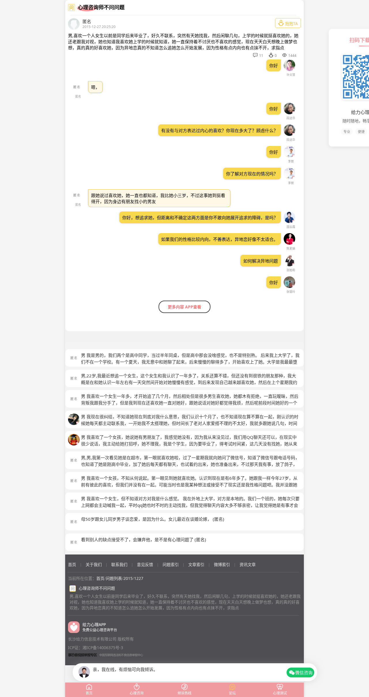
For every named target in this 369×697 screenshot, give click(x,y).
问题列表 (114, 578)
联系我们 (119, 564)
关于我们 (94, 564)
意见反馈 (145, 564)
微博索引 (222, 564)
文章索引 (196, 564)
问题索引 (171, 564)
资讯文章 (248, 564)
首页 (72, 564)
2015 (128, 578)
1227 (138, 578)
